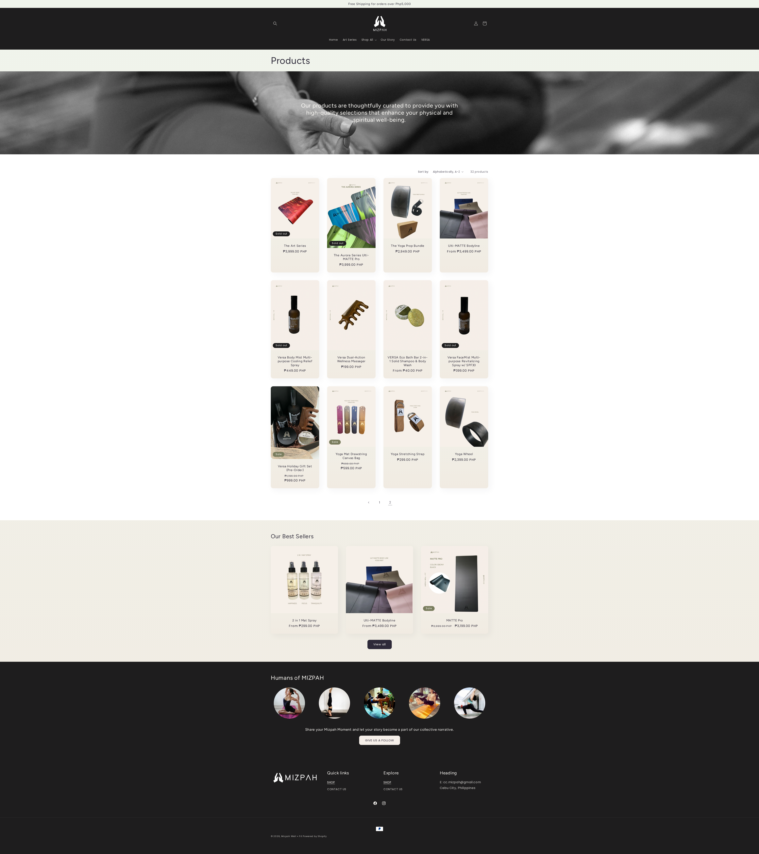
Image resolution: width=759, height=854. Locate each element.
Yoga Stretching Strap (407, 454)
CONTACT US (336, 789)
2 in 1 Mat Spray (304, 620)
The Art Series (295, 246)
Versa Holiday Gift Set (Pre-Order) (295, 468)
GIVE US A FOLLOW (379, 740)
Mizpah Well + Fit (291, 836)
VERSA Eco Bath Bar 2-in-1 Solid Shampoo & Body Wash (408, 361)
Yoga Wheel (464, 454)
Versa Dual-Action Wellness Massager (351, 359)
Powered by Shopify (315, 836)
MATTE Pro (454, 620)
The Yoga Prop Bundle (407, 246)
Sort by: (423, 172)
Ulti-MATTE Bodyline (464, 246)
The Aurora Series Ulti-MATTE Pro (351, 257)
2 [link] (390, 502)
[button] (275, 23)
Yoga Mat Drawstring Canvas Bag (351, 456)
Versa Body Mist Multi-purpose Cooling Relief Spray (295, 361)
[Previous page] (368, 502)
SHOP (331, 782)
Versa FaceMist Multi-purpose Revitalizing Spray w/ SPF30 (464, 361)
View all (379, 644)
